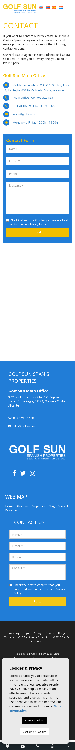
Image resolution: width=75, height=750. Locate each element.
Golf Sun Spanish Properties (33, 637)
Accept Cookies (34, 720)
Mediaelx (9, 637)
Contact (63, 506)
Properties (38, 506)
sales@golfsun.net (24, 114)
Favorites (11, 510)
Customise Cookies (34, 732)
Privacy (37, 633)
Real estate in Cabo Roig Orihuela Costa (37, 653)
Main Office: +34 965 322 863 (33, 98)
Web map (14, 633)
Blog (51, 506)
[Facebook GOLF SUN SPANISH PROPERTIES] (15, 474)
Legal (26, 633)
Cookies (49, 633)
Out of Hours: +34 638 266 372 (34, 106)
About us (22, 506)
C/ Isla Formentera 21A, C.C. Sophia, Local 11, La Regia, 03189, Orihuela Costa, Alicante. (37, 401)
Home (9, 506)
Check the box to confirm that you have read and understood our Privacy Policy (39, 589)
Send (37, 601)
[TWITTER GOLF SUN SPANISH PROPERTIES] (25, 474)
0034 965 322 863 (23, 418)
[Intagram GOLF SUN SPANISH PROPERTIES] (34, 474)
